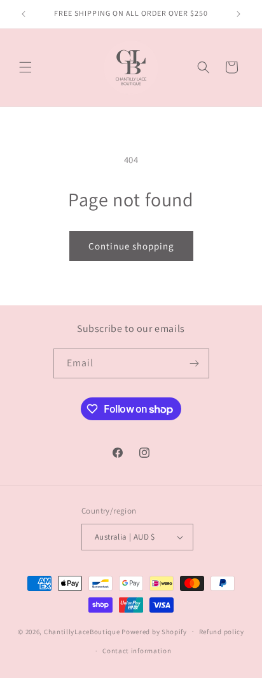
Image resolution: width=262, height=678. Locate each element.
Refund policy (221, 631)
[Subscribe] (195, 363)
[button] (25, 67)
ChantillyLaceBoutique (82, 631)
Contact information (136, 650)
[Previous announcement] (24, 14)
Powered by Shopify (154, 631)
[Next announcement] (238, 14)
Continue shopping (131, 246)
